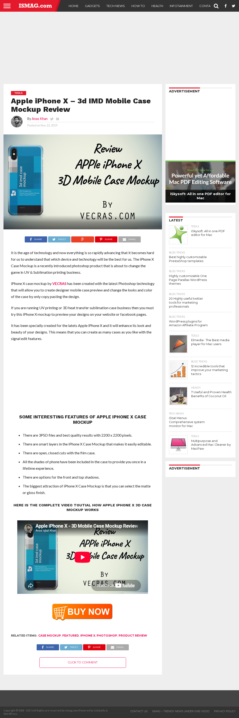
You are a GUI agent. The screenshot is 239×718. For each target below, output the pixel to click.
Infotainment (181, 6)
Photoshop (107, 635)
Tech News (115, 6)
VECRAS (59, 283)
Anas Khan (40, 119)
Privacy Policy (224, 711)
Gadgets (92, 6)
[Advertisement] (119, 48)
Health (157, 6)
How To (138, 6)
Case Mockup (49, 635)
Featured (70, 635)
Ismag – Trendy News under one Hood (180, 711)
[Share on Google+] (82, 238)
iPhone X (87, 635)
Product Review (133, 635)
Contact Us (209, 6)
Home (73, 6)
